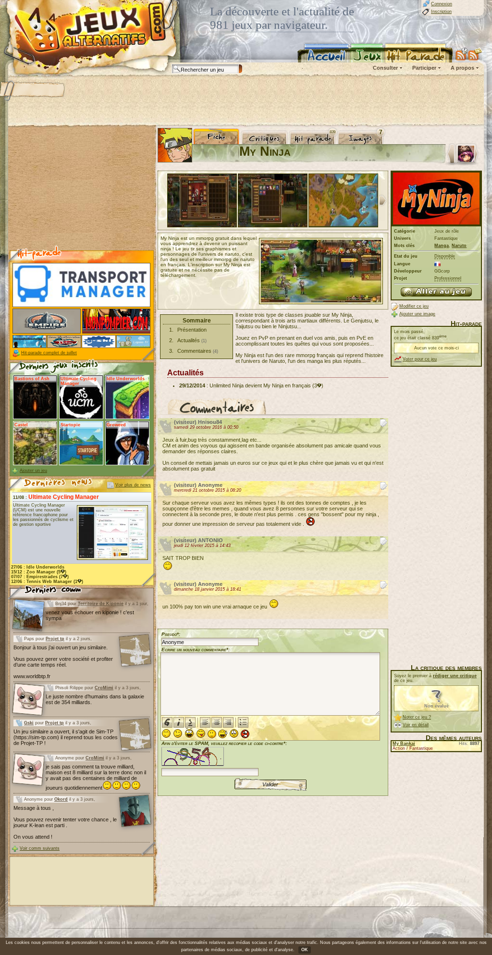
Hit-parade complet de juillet (49, 352)
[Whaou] (189, 733)
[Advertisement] (245, 101)
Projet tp (55, 638)
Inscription (441, 11)
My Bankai (404, 743)
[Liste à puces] (243, 722)
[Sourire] (166, 733)
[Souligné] (190, 722)
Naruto (459, 245)
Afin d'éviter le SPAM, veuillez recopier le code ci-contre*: (224, 743)
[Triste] (234, 733)
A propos (462, 68)
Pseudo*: (170, 634)
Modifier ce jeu (414, 306)
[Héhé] (201, 733)
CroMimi (104, 687)
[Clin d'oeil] (178, 733)
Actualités (188, 340)
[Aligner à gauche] (205, 722)
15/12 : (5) (38, 572)
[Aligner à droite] (228, 722)
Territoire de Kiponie (100, 603)
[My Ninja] (436, 292)
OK (304, 949)
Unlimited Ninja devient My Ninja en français (260, 385)
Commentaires (194, 351)
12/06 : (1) (47, 581)
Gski (29, 722)
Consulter (385, 68)
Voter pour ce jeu (420, 359)
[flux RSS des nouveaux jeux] (461, 54)
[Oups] (222, 734)
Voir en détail (416, 724)
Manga (441, 245)
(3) (317, 385)
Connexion (441, 3)
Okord (61, 799)
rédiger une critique (455, 675)
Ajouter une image (417, 313)
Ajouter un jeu (33, 470)
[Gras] (167, 722)
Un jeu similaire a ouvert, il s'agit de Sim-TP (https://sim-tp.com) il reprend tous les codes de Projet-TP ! (65, 737)
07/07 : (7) (40, 576)
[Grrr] (245, 734)
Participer (424, 68)
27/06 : (37, 567)
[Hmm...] (212, 734)
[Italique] (178, 722)
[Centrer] (216, 722)
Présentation (192, 330)
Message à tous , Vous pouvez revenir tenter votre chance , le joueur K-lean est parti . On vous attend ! (65, 822)
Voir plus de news (133, 485)
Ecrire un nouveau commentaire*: (195, 649)
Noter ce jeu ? (417, 717)
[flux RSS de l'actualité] (475, 54)
